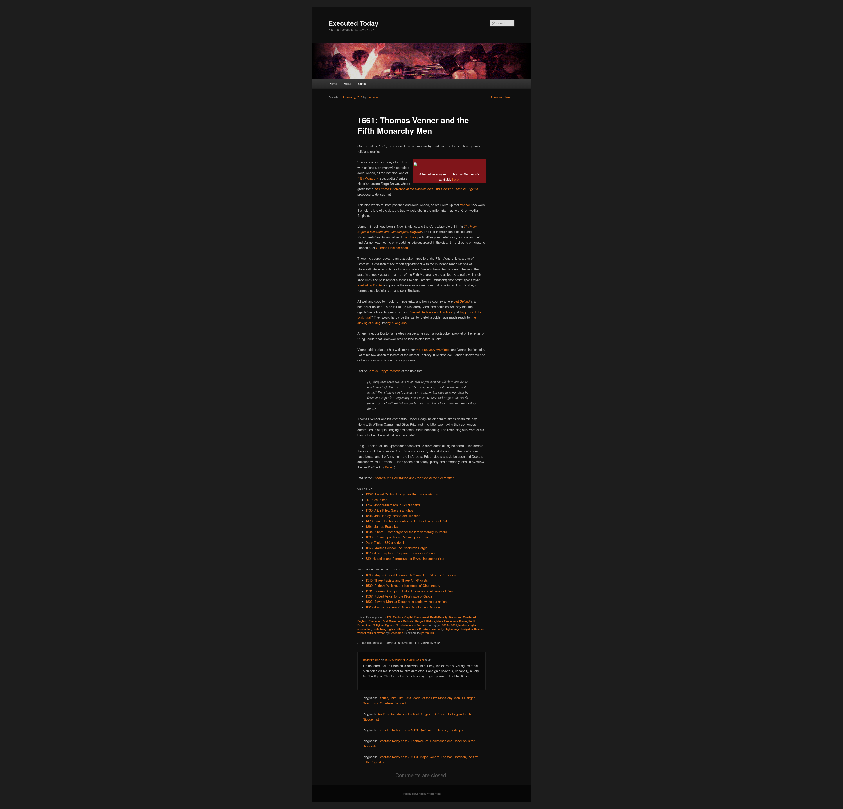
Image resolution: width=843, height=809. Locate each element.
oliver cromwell (432, 629)
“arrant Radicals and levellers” (431, 312)
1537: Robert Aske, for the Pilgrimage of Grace (399, 596)
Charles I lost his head (392, 247)
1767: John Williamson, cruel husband (393, 505)
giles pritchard (398, 629)
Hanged (420, 621)
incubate (410, 237)
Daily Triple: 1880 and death (385, 542)
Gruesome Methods (401, 621)
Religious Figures (383, 625)
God (385, 621)
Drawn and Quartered (462, 617)
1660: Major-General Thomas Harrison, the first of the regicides (411, 575)
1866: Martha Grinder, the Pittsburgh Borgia (396, 547)
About (347, 83)
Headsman (373, 97)
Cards (362, 83)
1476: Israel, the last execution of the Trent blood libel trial (406, 521)
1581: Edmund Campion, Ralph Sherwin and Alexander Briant (410, 591)
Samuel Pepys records (383, 370)
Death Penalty (439, 617)
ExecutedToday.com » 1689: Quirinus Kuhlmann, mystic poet (421, 730)
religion (448, 629)
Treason (422, 625)
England (362, 621)
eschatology (380, 629)
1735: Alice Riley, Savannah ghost (390, 510)
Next (510, 97)
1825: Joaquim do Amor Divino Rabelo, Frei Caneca (403, 607)
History (430, 621)
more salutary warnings (432, 349)
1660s (446, 625)
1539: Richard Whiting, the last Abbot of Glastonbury (403, 585)
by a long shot (397, 322)
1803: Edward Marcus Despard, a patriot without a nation (406, 601)
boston (462, 625)
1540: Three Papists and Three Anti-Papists (397, 580)
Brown (389, 467)
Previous (495, 97)
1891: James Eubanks (382, 526)
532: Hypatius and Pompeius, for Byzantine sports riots (405, 558)
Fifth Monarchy (368, 178)
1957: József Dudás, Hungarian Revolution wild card (403, 494)
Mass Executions (447, 621)
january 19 (415, 629)
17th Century (395, 617)
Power (463, 621)
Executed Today (353, 23)
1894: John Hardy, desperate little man (393, 515)
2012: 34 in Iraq (376, 499)
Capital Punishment (416, 617)
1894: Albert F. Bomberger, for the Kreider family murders (406, 531)
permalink (428, 633)
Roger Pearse (371, 660)
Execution (375, 621)
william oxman (376, 633)
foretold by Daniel (369, 285)
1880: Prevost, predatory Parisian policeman (397, 537)
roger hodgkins (463, 629)
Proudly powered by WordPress (421, 794)
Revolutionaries (406, 625)
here (455, 179)
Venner (465, 204)
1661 (454, 625)
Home (333, 83)
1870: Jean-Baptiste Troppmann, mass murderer (400, 553)
